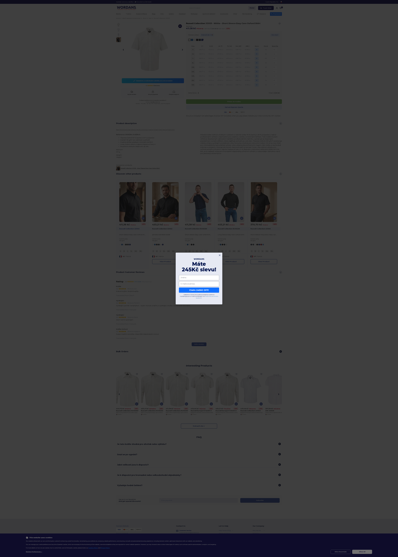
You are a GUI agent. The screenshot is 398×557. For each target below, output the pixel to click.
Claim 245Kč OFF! (199, 290)
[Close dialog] (219, 255)
